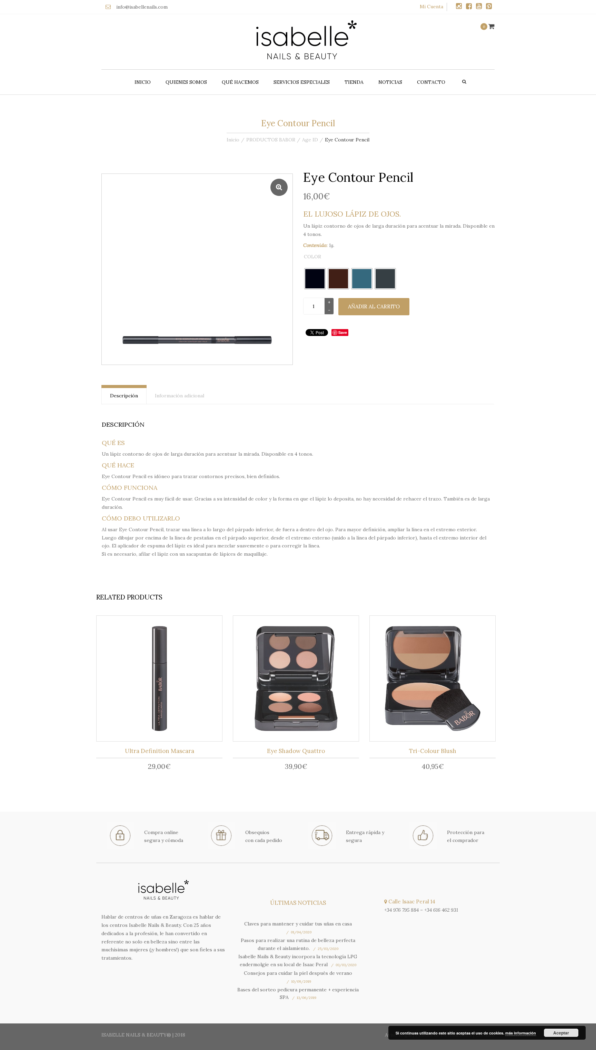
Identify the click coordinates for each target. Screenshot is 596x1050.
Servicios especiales (302, 82)
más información (520, 1033)
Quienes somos (186, 82)
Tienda (354, 82)
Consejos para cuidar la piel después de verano (298, 973)
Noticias (390, 82)
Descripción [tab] (124, 396)
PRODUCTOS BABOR (270, 140)
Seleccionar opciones (298, 680)
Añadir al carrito (374, 306)
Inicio (143, 82)
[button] (279, 187)
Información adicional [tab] (179, 396)
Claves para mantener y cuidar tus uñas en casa (298, 924)
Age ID (310, 140)
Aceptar (561, 1033)
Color (312, 257)
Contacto (431, 82)
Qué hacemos (240, 82)
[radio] (315, 278)
